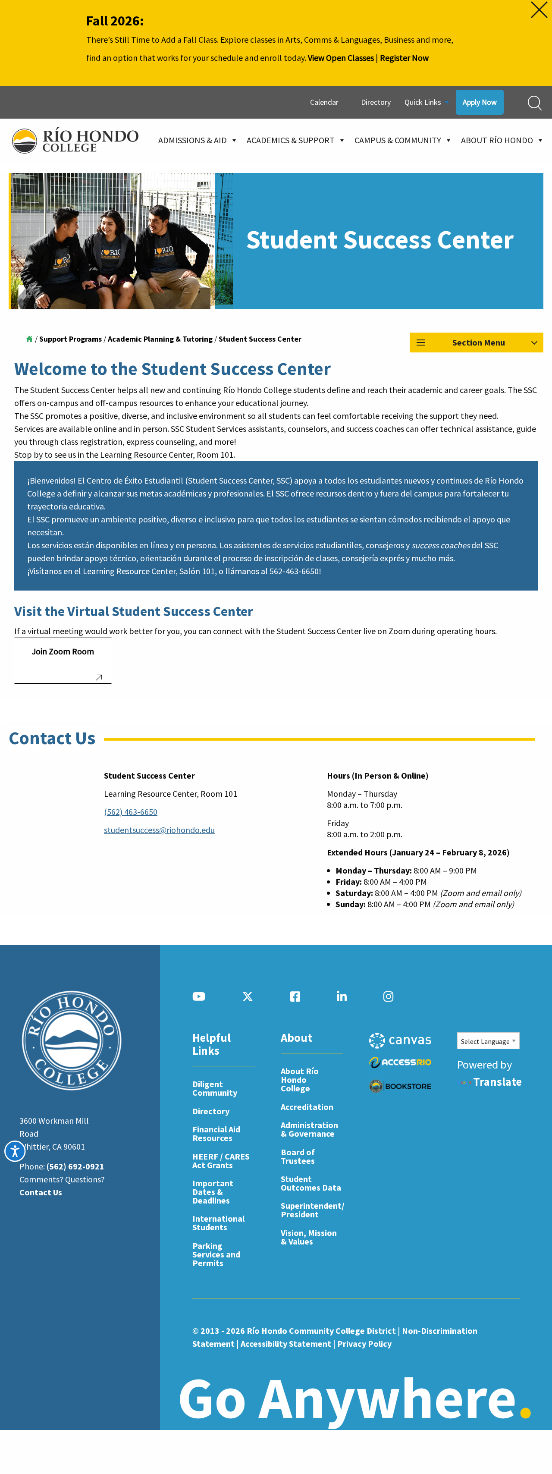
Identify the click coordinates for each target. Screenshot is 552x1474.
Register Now (404, 57)
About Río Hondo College (300, 1079)
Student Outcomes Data (311, 1183)
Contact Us (40, 1192)
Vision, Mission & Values (309, 1237)
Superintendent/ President (312, 1209)
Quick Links (423, 102)
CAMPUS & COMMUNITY (397, 140)
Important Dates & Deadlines (212, 1192)
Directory (376, 102)
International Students (218, 1222)
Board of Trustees (298, 1156)
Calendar (324, 102)
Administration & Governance (309, 1129)
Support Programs (70, 339)
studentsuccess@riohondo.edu (159, 829)
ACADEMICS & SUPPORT (291, 140)
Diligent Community (214, 1088)
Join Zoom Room (63, 651)
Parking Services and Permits (216, 1254)
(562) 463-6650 (130, 811)
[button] (476, 342)
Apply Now (480, 102)
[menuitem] (328, 102)
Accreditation (307, 1106)
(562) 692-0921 (75, 1166)
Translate (497, 1082)
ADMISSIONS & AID (192, 140)
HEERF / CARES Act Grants (221, 1160)
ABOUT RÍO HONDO (497, 140)
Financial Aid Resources (216, 1133)
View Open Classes (341, 57)
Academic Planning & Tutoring (160, 339)
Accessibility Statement (286, 1343)
